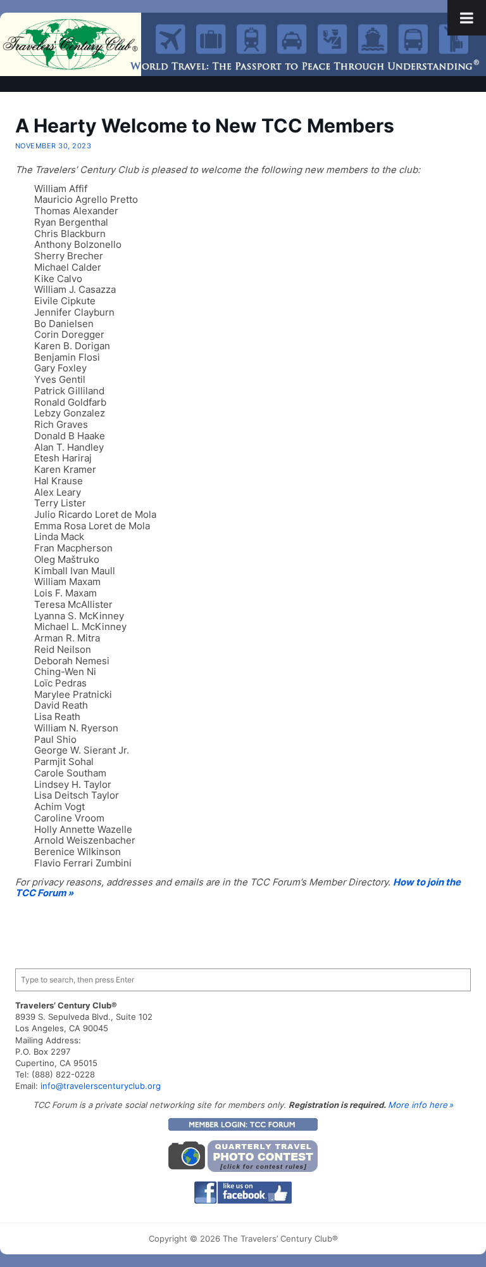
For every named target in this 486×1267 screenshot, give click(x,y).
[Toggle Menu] (466, 17)
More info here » (420, 1105)
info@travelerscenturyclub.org (100, 1086)
